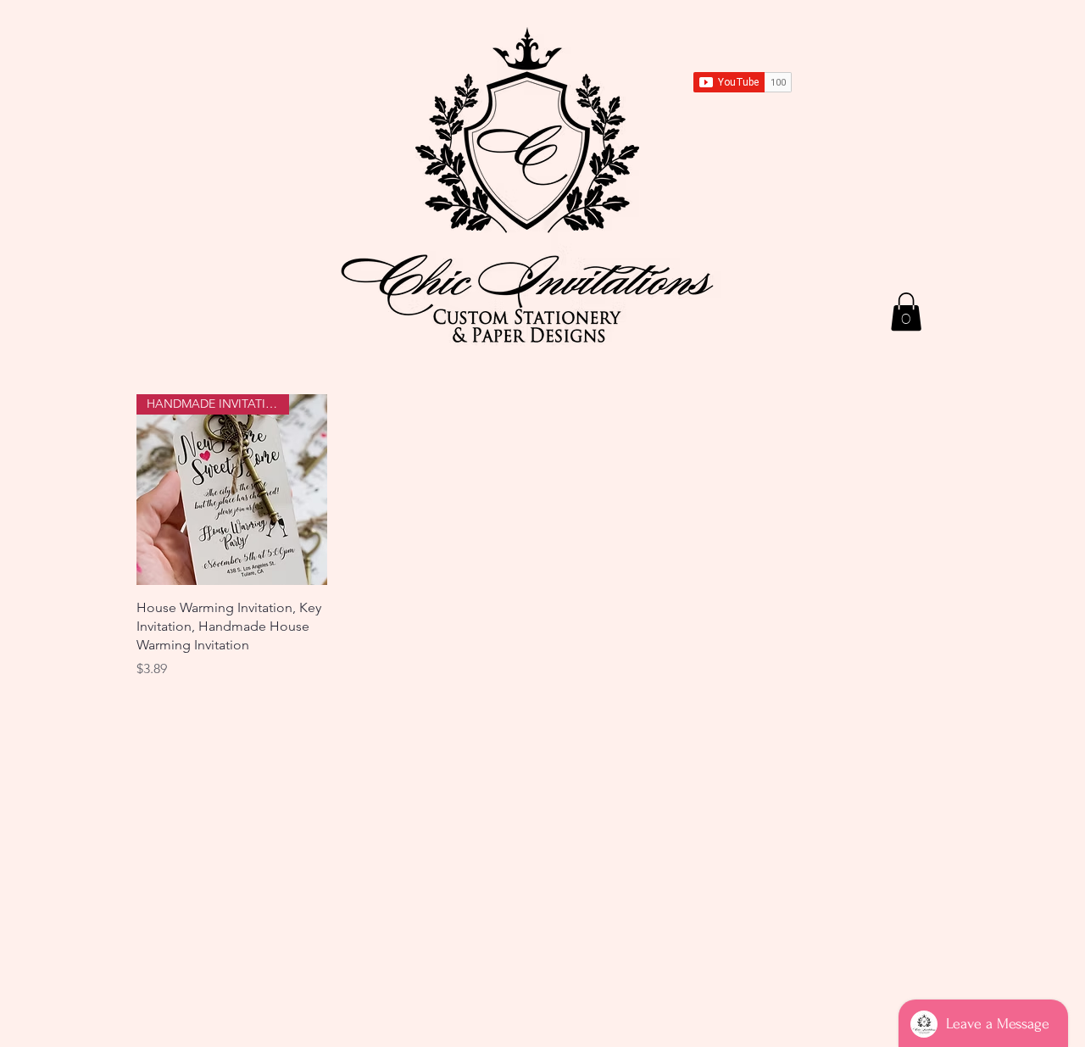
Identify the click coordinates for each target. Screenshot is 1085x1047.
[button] (906, 311)
